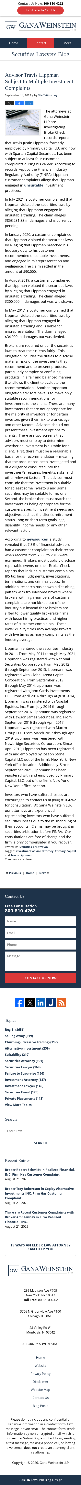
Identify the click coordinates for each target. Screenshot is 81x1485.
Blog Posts (40, 1406)
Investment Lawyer (24, 1086)
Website (41, 1365)
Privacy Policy (40, 1373)
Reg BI (14, 1029)
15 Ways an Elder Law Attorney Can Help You (40, 1247)
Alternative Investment (27, 1048)
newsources (37, 539)
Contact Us (40, 1398)
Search (40, 1143)
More (67, 43)
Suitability (17, 1054)
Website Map (40, 1390)
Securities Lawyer (22, 1067)
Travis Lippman (21, 855)
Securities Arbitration (33, 847)
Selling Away (19, 1036)
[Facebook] (19, 1002)
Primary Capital (65, 851)
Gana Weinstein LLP (54, 1463)
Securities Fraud (21, 1092)
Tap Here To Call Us (40, 10)
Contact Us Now (40, 978)
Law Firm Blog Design (40, 1480)
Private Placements (24, 1098)
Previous (13, 872)
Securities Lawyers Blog (40, 27)
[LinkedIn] (40, 1002)
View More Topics (18, 1105)
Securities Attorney (24, 1061)
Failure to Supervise (24, 1073)
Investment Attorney (25, 1080)
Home (13, 43)
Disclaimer (40, 1382)
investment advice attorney (34, 851)
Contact (40, 43)
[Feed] (61, 1002)
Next (44, 872)
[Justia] (51, 1002)
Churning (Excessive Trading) (31, 1042)
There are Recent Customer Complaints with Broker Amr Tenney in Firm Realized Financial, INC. (39, 1217)
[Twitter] (30, 1002)
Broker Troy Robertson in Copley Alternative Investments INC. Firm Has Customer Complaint (39, 1193)
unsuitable (33, 185)
